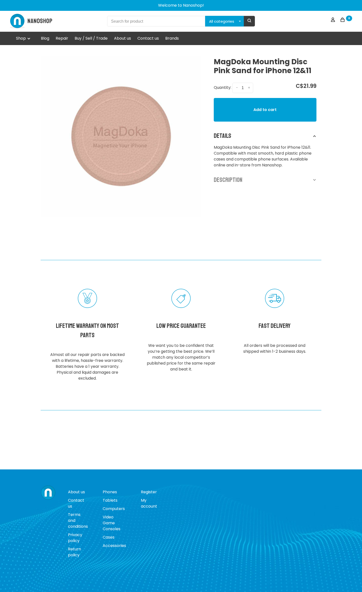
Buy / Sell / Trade (91, 38)
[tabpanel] (121, 136)
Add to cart (265, 109)
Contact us (148, 38)
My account (149, 503)
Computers (114, 509)
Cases (109, 537)
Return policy (74, 552)
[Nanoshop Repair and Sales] (48, 492)
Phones (110, 492)
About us (122, 38)
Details (222, 136)
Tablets (110, 500)
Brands (172, 38)
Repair (62, 38)
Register (149, 492)
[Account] (333, 20)
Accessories (114, 545)
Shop (21, 38)
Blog (45, 38)
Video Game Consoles (111, 523)
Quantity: (222, 87)
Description (228, 180)
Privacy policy (75, 538)
